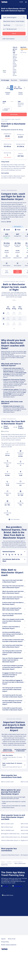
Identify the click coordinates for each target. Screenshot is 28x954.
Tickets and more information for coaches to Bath (14, 802)
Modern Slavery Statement (8, 945)
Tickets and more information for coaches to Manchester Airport (14, 806)
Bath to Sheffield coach (7, 830)
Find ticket (7, 138)
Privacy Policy (5, 942)
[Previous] (3, 308)
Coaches (9, 862)
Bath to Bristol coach (7, 827)
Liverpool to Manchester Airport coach (12, 855)
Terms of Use (11, 939)
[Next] (24, 88)
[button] (8, 25)
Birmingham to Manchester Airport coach (13, 833)
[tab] (7, 93)
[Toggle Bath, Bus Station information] (25, 757)
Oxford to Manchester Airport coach (11, 840)
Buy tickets (14, 80)
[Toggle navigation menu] (26, 2)
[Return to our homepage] (4, 2)
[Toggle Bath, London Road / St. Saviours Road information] (25, 765)
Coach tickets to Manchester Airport (11, 862)
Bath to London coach (7, 782)
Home (3, 862)
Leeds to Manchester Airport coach (11, 837)
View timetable (7, 157)
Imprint (3, 939)
